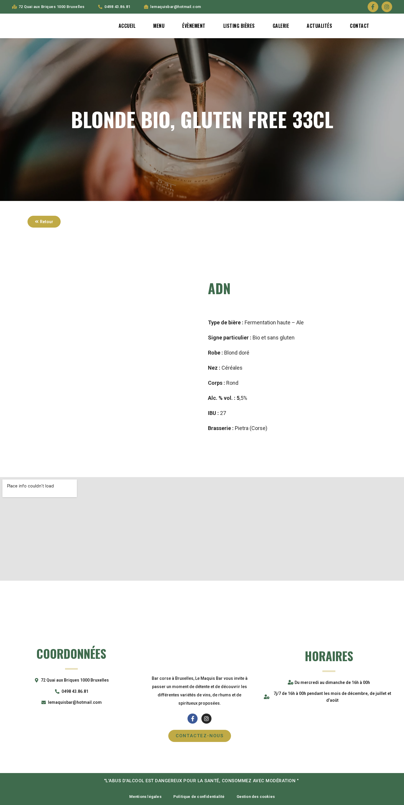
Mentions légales (145, 796)
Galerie (281, 25)
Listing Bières (239, 25)
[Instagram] (387, 6)
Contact (359, 25)
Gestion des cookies (256, 796)
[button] (44, 222)
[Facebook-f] (373, 6)
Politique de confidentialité (199, 796)
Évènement (194, 25)
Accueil (127, 25)
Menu (158, 25)
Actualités (319, 25)
